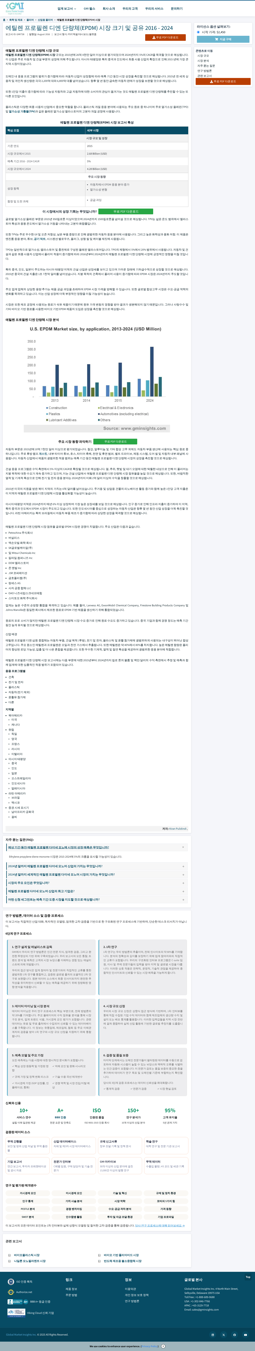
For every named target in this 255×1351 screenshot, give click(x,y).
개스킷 (43, 454)
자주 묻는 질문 (206, 66)
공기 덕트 (40, 239)
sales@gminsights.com (205, 1309)
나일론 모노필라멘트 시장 (30, 1261)
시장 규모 (203, 55)
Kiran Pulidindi (177, 829)
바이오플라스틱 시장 (27, 1255)
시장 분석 (203, 61)
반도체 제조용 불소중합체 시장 (123, 1261)
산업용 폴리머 (45, 19)
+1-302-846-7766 (200, 1301)
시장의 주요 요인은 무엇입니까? (28, 883)
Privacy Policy (150, 1346)
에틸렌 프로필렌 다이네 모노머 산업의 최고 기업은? (41, 891)
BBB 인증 (60, 1117)
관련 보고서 (204, 76)
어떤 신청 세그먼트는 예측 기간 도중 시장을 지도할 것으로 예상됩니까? (54, 899)
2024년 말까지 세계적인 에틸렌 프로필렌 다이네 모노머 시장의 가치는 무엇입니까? (61, 874)
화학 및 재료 (16, 19)
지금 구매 (225, 39)
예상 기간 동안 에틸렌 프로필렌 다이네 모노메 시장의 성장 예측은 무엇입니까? (58, 847)
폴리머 (30, 19)
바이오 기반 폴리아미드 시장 (121, 1255)
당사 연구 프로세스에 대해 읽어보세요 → (160, 1225)
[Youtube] (245, 1334)
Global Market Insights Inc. (21, 1334)
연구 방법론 (204, 71)
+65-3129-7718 (200, 1305)
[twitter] (223, 1334)
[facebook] (234, 1334)
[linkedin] (212, 1334)
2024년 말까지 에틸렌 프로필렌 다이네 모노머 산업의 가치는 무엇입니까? (55, 866)
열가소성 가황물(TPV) (22, 111)
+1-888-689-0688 (205, 1297)
